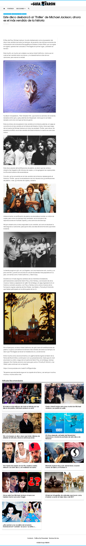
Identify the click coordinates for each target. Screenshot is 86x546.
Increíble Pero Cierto (16, 13)
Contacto (30, 538)
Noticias (24, 13)
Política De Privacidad (41, 538)
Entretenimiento (7, 13)
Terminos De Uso (54, 538)
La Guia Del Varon (43, 3)
